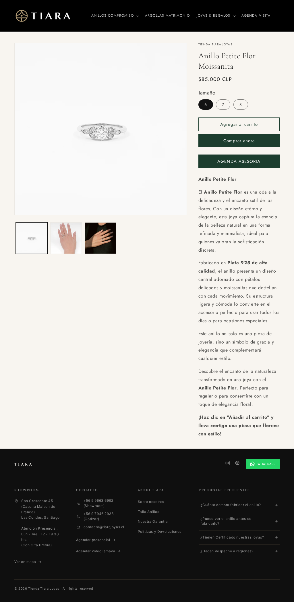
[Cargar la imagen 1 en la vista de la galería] (31, 238)
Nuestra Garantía (153, 521)
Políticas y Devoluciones (159, 531)
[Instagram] (227, 463)
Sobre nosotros (151, 501)
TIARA (23, 464)
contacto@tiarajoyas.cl (104, 527)
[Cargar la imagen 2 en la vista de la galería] (66, 238)
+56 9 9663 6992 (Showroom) (98, 503)
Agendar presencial (96, 540)
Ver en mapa (28, 561)
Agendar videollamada (98, 551)
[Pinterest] (237, 463)
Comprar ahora (239, 141)
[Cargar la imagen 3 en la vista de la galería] (100, 238)
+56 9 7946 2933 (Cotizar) (99, 516)
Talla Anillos (148, 512)
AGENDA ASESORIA (238, 161)
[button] (115, 16)
